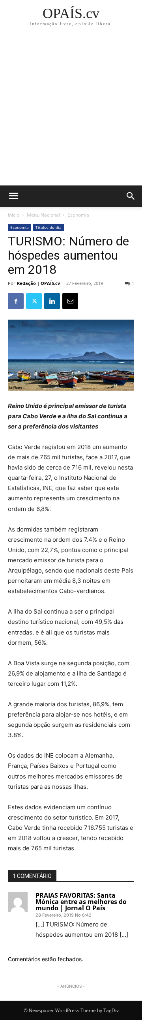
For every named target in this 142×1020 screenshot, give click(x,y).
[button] (131, 196)
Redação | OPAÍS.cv (38, 283)
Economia (78, 214)
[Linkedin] (52, 301)
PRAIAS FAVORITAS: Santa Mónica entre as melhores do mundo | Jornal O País (81, 901)
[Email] (70, 301)
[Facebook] (16, 301)
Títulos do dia (49, 227)
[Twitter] (34, 301)
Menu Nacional (43, 214)
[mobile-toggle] (13, 196)
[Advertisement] (71, 110)
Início (13, 214)
